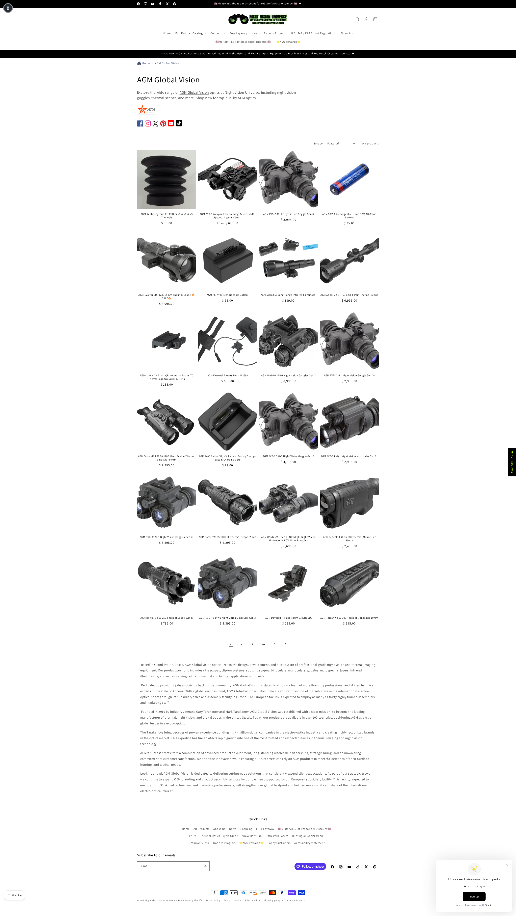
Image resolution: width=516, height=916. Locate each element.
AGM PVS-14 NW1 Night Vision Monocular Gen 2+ (349, 456)
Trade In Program (224, 843)
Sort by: (318, 143)
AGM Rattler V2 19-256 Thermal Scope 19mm (166, 617)
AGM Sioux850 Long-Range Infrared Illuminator (288, 295)
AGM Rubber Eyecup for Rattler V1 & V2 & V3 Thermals (167, 216)
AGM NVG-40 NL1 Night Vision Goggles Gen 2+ (167, 537)
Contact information (295, 900)
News (232, 829)
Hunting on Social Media (308, 836)
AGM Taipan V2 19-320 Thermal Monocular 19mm (349, 617)
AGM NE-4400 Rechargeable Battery (227, 295)
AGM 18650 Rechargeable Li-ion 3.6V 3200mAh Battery (349, 216)
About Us (219, 829)
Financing (246, 829)
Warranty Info (200, 843)
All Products (202, 829)
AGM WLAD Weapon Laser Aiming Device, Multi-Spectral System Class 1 (228, 216)
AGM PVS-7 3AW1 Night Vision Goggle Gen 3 (288, 456)
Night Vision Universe (156, 900)
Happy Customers (279, 843)
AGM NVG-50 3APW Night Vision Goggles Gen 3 (288, 375)
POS (171, 900)
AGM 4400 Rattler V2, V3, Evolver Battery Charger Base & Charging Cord (227, 458)
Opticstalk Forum (277, 836)
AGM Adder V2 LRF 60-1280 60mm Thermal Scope (349, 295)
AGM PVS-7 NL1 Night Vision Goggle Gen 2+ (349, 375)
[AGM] (146, 113)
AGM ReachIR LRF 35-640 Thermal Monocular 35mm (349, 538)
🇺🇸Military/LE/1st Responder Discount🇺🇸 (304, 829)
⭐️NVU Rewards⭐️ (251, 843)
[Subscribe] (205, 866)
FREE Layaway (265, 829)
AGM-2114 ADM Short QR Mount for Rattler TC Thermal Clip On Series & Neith (166, 377)
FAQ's (192, 836)
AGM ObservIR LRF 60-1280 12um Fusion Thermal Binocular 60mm (166, 458)
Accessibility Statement (309, 843)
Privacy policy (252, 900)
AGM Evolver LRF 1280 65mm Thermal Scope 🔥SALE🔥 (166, 296)
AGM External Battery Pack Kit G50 (227, 375)
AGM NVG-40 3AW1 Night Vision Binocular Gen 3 (227, 617)
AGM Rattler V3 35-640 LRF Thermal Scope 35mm (227, 537)
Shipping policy (272, 900)
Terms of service (232, 900)
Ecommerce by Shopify (190, 900)
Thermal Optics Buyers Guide (219, 836)
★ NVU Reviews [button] (512, 462)
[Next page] (285, 643)
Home (146, 63)
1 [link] (231, 643)
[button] (190, 33)
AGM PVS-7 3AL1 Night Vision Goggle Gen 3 (288, 214)
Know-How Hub (252, 836)
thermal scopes (163, 97)
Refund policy (213, 900)
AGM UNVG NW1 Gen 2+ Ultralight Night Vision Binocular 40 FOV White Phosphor (288, 538)
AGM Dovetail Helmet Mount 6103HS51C (288, 617)
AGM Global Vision (167, 63)
